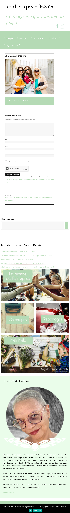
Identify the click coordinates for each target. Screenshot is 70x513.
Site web (7, 153)
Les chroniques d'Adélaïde (30, 5)
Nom (6, 139)
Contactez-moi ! (9, 492)
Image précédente (8, 52)
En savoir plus (37, 510)
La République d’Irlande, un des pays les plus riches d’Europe (24, 263)
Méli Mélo (53, 38)
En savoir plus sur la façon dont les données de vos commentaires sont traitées (29, 179)
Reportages (22, 38)
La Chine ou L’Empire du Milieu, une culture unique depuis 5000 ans (27, 256)
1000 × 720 (25, 101)
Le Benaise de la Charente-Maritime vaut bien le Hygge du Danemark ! (28, 267)
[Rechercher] (66, 225)
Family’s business (11, 44)
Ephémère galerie (38, 38)
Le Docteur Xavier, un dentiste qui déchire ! (18, 259)
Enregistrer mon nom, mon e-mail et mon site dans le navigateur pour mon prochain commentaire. (25, 161)
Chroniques (8, 38)
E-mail (7, 146)
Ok (30, 510)
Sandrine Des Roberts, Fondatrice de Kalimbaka (19, 252)
